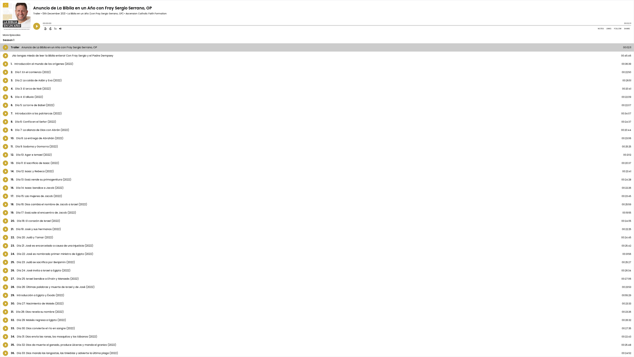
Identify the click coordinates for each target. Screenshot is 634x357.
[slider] (44, 25)
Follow (617, 28)
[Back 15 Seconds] (45, 29)
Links (608, 28)
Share (627, 28)
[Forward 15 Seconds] (50, 29)
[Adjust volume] (60, 29)
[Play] (36, 26)
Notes (601, 28)
